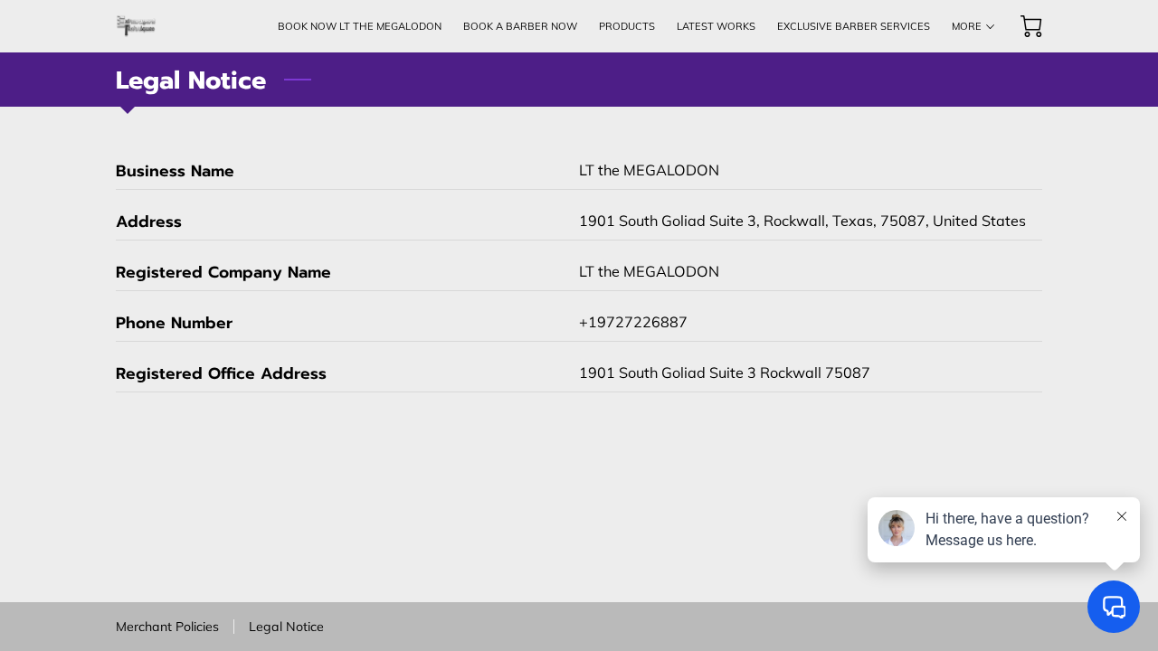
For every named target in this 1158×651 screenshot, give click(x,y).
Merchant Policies (167, 626)
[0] (1031, 26)
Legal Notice (286, 626)
